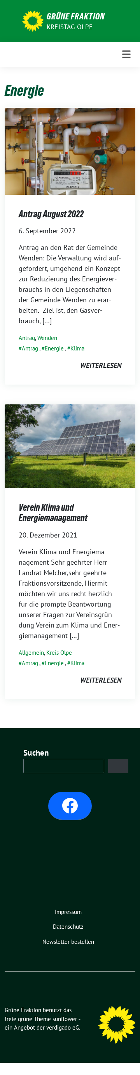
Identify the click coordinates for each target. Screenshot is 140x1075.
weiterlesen (100, 365)
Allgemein (31, 652)
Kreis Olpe (59, 652)
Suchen (36, 752)
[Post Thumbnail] (70, 150)
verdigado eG (62, 1027)
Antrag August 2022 (51, 214)
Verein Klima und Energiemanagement (53, 513)
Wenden (47, 338)
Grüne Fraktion (76, 16)
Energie (54, 348)
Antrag (27, 338)
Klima (77, 348)
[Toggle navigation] (126, 54)
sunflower (64, 1019)
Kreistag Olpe (70, 27)
